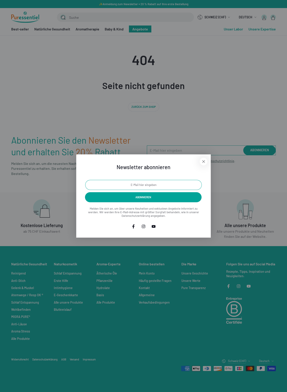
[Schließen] (204, 161)
